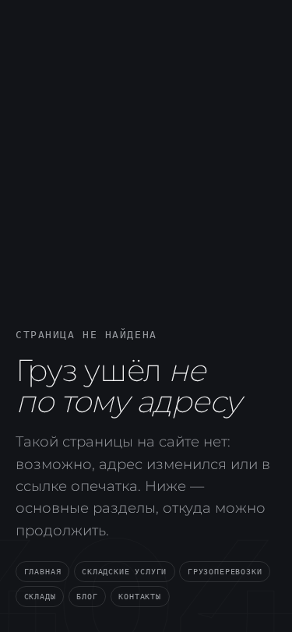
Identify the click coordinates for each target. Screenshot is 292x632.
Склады (40, 596)
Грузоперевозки (225, 571)
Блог (86, 596)
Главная (43, 571)
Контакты (139, 596)
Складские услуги (124, 571)
